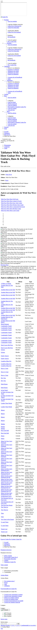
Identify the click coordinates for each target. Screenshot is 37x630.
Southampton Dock (6, 496)
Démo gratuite (8, 555)
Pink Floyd (9, 174)
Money (3, 410)
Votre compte (4, 565)
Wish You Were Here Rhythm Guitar (11, 208)
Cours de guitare (12, 108)
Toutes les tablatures (13, 74)
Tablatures (7, 66)
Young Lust (4, 529)
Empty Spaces (5, 356)
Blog (5, 96)
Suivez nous (4, 619)
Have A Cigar (4, 372)
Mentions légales (5, 625)
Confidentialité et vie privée (28, 625)
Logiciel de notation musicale (12, 602)
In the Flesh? (4, 390)
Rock (6, 180)
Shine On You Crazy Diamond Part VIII (6, 493)
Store (5, 128)
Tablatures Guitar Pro (10, 562)
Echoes (3, 349)
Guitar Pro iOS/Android (14, 32)
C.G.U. (13, 625)
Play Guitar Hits (12, 41)
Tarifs (9, 79)
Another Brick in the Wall (8, 289)
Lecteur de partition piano (11, 599)
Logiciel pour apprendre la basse (13, 596)
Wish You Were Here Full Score (9, 199)
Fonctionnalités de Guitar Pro (9, 588)
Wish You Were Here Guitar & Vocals (11, 201)
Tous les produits (12, 21)
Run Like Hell (5, 430)
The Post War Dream (6, 505)
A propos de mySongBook (15, 77)
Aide (5, 584)
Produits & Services (6, 550)
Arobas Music (4, 575)
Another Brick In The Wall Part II (7, 318)
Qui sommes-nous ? (9, 581)
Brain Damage (5, 324)
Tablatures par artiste (13, 71)
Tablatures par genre (13, 72)
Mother (3, 424)
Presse (6, 582)
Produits (6, 20)
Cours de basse (12, 102)
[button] (3, 265)
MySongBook (11, 37)
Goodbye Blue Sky (6, 361)
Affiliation (7, 585)
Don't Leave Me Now (7, 345)
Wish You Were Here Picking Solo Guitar (12, 205)
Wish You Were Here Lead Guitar (10, 210)
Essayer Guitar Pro (6, 539)
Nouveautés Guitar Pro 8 (11, 557)
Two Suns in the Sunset (7, 519)
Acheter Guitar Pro (16, 539)
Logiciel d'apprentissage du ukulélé (13, 601)
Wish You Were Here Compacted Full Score (13, 206)
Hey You (3, 378)
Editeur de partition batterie (11, 597)
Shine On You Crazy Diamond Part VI (6, 486)
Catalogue (7, 146)
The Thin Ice (4, 507)
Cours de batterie (12, 105)
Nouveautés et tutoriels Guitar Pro (17, 107)
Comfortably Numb (6, 326)
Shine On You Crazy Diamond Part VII (6, 490)
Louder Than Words (6, 403)
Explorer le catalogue (13, 69)
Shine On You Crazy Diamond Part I (6, 469)
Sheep (2, 436)
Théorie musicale (12, 103)
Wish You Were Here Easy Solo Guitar (11, 203)
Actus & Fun (11, 110)
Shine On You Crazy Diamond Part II (6, 473)
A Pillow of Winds (6, 283)
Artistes (6, 94)
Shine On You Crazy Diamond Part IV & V (7, 480)
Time (2, 513)
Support (6, 127)
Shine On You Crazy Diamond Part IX (6, 483)
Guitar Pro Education (13, 27)
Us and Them (4, 522)
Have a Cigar (4, 368)
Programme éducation (10, 559)
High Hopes (4, 384)
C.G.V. (18, 625)
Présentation (7, 145)
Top (2, 628)
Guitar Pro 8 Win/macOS (14, 26)
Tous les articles (12, 97)
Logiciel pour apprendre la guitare (13, 594)
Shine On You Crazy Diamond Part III (6, 476)
